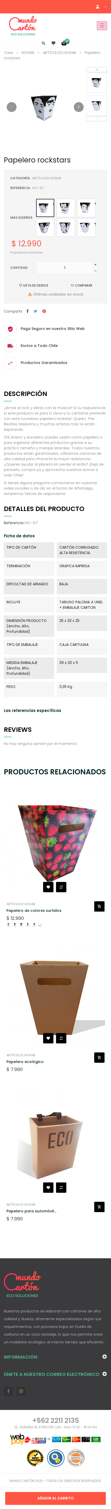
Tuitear (35, 311)
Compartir (27, 311)
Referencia (13, 522)
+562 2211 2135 (55, 1420)
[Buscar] (43, 43)
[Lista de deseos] (48, 887)
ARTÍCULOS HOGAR (46, 178)
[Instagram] (21, 1391)
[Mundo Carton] (23, 25)
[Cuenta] (101, 6)
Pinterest (44, 311)
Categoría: (20, 178)
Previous (96, 118)
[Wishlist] (53, 43)
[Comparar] (61, 887)
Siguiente (79, 107)
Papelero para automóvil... (31, 1211)
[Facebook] (8, 1391)
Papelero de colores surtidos (33, 910)
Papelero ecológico (25, 1061)
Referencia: (20, 188)
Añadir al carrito (55, 1498)
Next (96, 69)
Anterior (11, 107)
